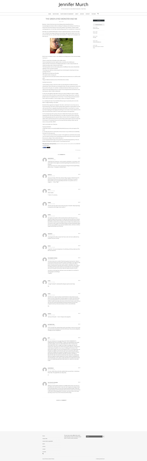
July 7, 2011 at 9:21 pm (51, 383)
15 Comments (77, 150)
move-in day (95, 32)
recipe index (56, 13)
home (49, 13)
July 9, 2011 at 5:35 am (51, 190)
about (76, 13)
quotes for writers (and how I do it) (63, 143)
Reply (79, 158)
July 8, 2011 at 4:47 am (51, 259)
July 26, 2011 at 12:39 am (51, 159)
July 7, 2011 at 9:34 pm (51, 369)
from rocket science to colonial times (98, 47)
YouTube (94, 13)
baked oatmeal (73, 143)
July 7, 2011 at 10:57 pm (51, 339)
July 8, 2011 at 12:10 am (51, 325)
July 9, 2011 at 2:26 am (51, 203)
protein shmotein (96, 28)
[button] (98, 14)
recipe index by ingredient (67, 13)
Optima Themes (51, 458)
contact (88, 13)
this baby (94, 37)
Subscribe (98, 20)
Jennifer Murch (73, 4)
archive (82, 13)
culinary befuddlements (97, 42)
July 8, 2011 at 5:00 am (51, 247)
